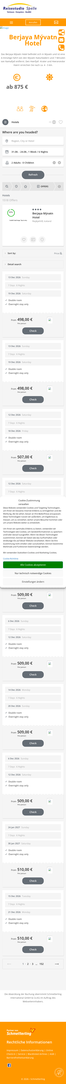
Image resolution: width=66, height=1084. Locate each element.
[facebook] (9, 1066)
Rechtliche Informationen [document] (29, 1042)
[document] (33, 41)
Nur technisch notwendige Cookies (33, 573)
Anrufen (33, 22)
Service (21, 1054)
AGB (52, 1054)
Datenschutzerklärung (32, 1050)
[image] (4, 27)
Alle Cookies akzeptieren (33, 564)
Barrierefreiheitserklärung (20, 1057)
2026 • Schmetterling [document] (34, 1079)
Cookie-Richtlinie (10, 558)
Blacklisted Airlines (37, 1054)
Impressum (12, 1050)
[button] (51, 24)
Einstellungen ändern (33, 581)
